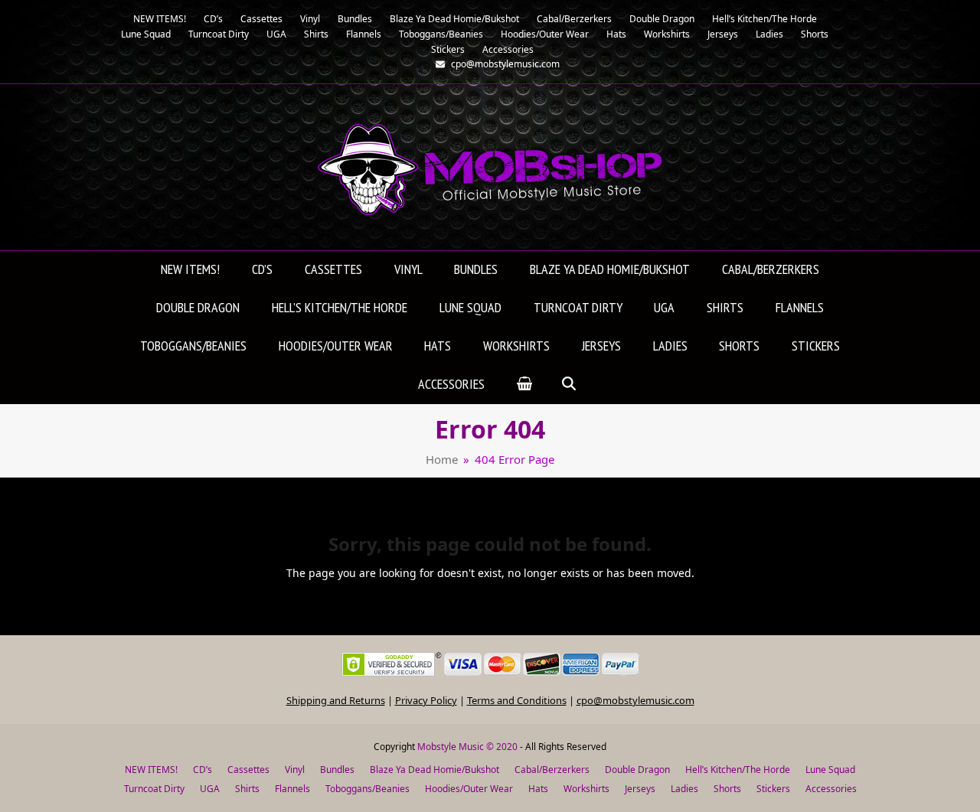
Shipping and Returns (335, 700)
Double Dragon (637, 769)
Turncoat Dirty (154, 788)
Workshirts (586, 788)
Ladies (684, 788)
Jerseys (640, 788)
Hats (538, 788)
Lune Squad (830, 769)
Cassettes (248, 769)
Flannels (292, 788)
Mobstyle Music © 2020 (467, 746)
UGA (210, 788)
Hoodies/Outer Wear (469, 788)
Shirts (247, 788)
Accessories (831, 788)
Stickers (773, 788)
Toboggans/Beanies (367, 788)
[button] (524, 385)
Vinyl (295, 769)
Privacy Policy (426, 700)
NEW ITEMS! (151, 769)
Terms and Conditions (517, 700)
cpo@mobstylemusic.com (635, 700)
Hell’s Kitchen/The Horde (737, 769)
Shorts (727, 788)
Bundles (337, 769)
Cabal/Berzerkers (552, 769)
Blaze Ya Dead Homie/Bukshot (434, 769)
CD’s (202, 769)
